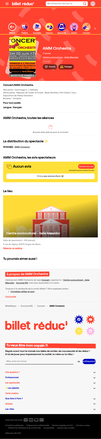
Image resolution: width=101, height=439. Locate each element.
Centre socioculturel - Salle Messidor (61, 57)
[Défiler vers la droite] (95, 28)
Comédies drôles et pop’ (22, 291)
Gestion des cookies (65, 428)
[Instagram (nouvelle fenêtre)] (79, 331)
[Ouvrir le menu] (8, 4)
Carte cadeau (11, 393)
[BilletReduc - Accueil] (23, 3)
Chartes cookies (83, 425)
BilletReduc (10, 306)
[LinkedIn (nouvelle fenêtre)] (90, 331)
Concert (45, 280)
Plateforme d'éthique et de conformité (24, 428)
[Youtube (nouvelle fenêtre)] (90, 319)
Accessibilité (49, 428)
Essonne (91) (22, 283)
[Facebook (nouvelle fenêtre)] (79, 319)
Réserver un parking (12, 248)
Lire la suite (10, 296)
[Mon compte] (93, 4)
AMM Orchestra (22, 147)
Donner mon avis (86, 166)
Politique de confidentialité (37, 425)
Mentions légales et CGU (62, 425)
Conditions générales (14, 425)
